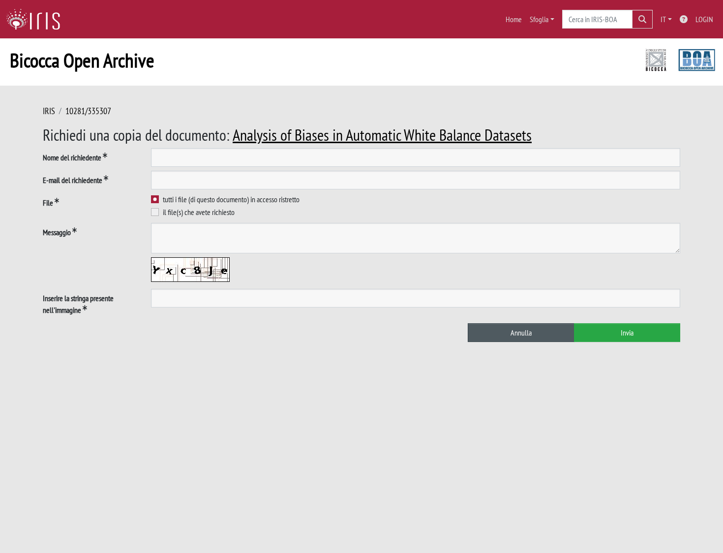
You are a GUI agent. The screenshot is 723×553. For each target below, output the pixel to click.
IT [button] (663, 19)
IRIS (49, 111)
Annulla (521, 333)
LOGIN (704, 19)
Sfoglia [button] (539, 19)
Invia (627, 333)
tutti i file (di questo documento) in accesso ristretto (231, 199)
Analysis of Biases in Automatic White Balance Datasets (382, 134)
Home (514, 19)
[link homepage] (37, 19)
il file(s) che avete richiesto (199, 212)
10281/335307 (88, 111)
